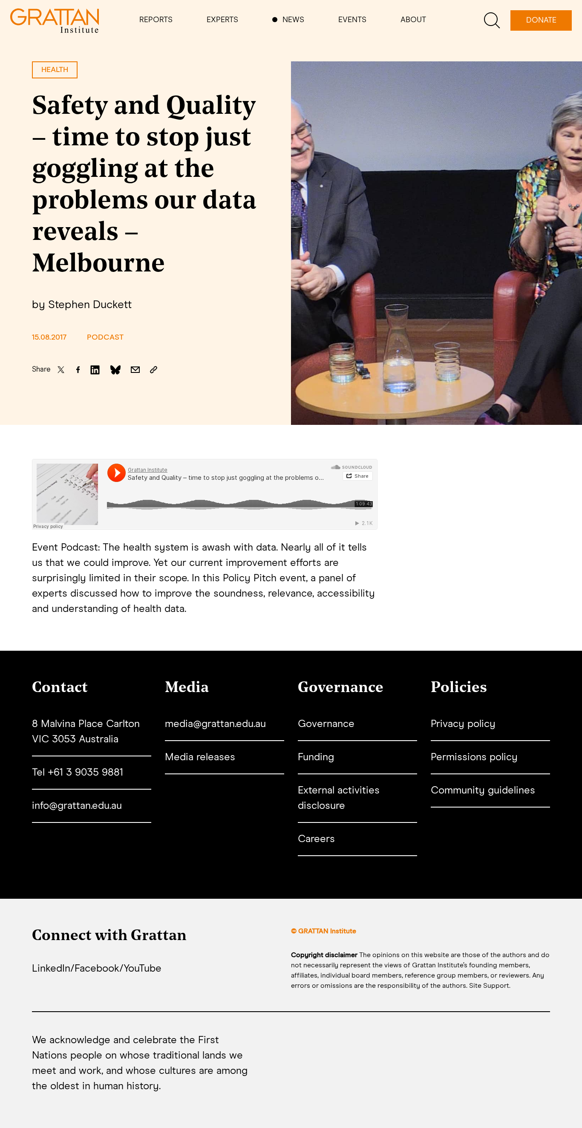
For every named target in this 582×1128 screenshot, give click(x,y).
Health (54, 70)
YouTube (142, 969)
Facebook (97, 969)
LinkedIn (51, 969)
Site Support (489, 985)
